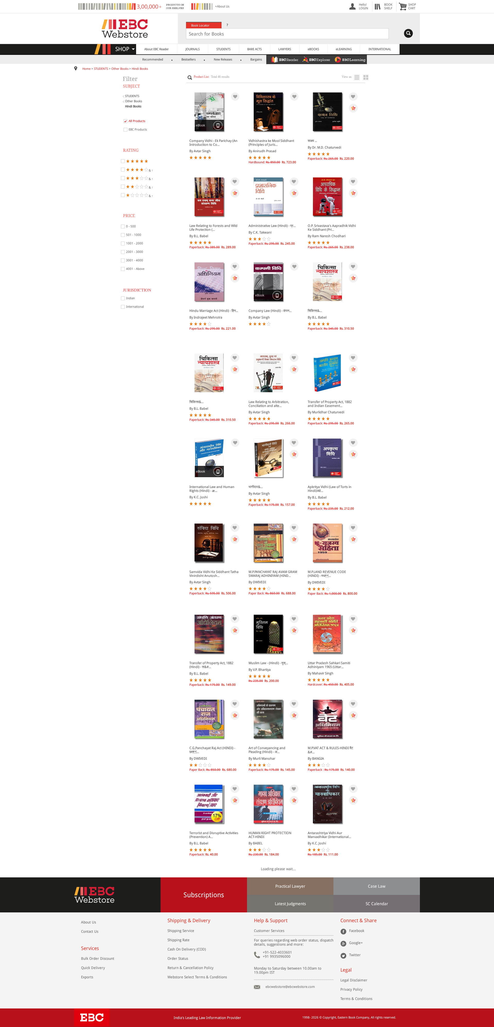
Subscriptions (203, 895)
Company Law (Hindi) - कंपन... (270, 311)
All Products (137, 121)
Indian (130, 298)
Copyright (329, 1017)
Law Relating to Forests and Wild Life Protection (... (213, 228)
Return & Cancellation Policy (190, 968)
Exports (87, 977)
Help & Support (270, 920)
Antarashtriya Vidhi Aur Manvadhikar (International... (329, 835)
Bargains (256, 59)
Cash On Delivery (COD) (186, 949)
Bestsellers (188, 59)
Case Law (376, 886)
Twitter (355, 955)
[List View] (358, 77)
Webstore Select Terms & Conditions (197, 977)
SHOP (124, 49)
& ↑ (150, 170)
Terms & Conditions (356, 999)
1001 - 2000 (134, 243)
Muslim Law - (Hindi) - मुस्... (268, 663)
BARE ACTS (254, 49)
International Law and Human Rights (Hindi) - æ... (211, 489)
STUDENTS (223, 49)
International (135, 307)
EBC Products (138, 129)
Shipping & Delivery (188, 920)
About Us (88, 922)
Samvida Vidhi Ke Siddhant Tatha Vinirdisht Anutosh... (214, 574)
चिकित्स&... (315, 311)
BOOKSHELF (388, 6)
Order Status (177, 958)
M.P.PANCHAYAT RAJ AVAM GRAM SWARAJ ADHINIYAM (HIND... (273, 574)
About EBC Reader (156, 49)
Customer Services (269, 931)
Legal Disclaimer (353, 980)
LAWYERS (284, 49)
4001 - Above (135, 269)
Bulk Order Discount (97, 958)
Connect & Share (358, 920)
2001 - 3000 (134, 252)
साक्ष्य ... (312, 141)
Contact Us (89, 931)
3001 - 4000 (134, 260)
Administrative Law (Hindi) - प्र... (272, 226)
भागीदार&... (256, 487)
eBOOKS (313, 49)
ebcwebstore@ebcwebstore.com (290, 987)
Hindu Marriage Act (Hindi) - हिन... (213, 311)
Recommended (152, 59)
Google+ (356, 943)
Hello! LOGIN (363, 6)
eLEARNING (344, 49)
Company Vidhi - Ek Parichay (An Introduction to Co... (213, 143)
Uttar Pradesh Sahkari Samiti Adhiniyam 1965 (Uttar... (329, 665)
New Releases (223, 59)
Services (90, 948)
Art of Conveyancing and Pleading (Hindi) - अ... (267, 750)
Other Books (119, 69)
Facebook (356, 931)
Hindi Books (140, 69)
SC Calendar (377, 903)
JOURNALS (193, 49)
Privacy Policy (351, 989)
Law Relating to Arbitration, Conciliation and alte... (269, 404)
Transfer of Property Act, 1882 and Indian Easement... (330, 404)
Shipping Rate (178, 940)
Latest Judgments (290, 903)
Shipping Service (180, 931)
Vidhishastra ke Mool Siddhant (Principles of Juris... (271, 143)
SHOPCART (412, 6)
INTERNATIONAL (379, 49)
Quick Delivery (93, 968)
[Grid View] (368, 77)
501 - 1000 (133, 235)
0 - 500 (131, 226)
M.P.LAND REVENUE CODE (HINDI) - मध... (327, 574)
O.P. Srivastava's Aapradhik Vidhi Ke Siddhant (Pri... (332, 228)
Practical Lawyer (290, 886)
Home (86, 69)
